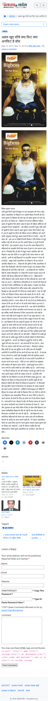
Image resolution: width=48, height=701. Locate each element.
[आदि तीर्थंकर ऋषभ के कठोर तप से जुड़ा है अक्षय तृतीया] (32, 480)
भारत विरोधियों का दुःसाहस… (38, 536)
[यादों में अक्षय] (11, 505)
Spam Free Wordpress (12, 610)
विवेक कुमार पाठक (34, 46)
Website (5, 581)
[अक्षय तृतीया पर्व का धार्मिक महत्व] (12, 486)
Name (4, 563)
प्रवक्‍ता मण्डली (17, 685)
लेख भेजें (21, 690)
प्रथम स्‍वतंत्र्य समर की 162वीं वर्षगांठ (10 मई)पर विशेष (15, 536)
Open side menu (11, 24)
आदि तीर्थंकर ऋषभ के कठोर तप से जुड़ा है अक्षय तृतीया (31, 488)
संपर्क (28, 690)
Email (4, 572)
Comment (6, 615)
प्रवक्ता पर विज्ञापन (9, 690)
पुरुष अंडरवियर (8, 528)
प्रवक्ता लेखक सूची (32, 685)
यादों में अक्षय (6, 512)
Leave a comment (9, 49)
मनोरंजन (12, 16)
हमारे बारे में (5, 685)
